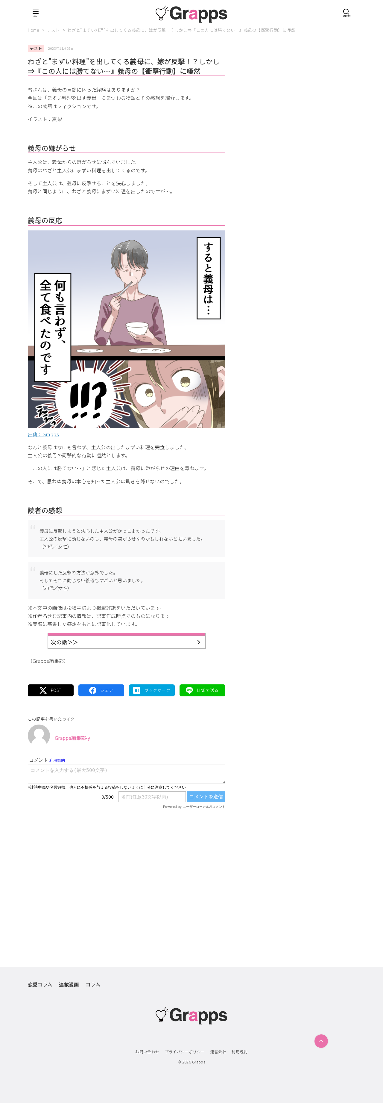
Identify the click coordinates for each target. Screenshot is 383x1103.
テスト (54, 30)
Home (34, 30)
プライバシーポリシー (185, 1051)
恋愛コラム (40, 984)
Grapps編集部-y (72, 737)
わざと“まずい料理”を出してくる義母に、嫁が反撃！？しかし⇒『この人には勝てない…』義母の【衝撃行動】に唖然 (181, 30)
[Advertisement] (126, 875)
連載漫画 (69, 984)
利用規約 (240, 1051)
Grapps (198, 1062)
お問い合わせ (147, 1051)
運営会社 (218, 1051)
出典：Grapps (43, 434)
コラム (93, 984)
